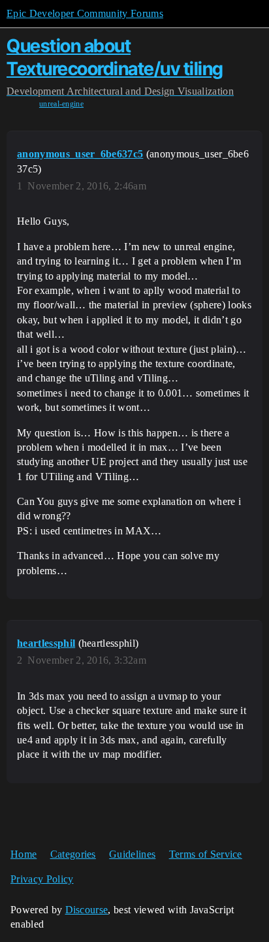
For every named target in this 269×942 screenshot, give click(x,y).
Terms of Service (205, 854)
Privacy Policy (41, 879)
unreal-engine (61, 103)
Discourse (86, 909)
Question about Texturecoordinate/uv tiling (115, 57)
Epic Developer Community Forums (85, 13)
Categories (73, 854)
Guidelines (132, 854)
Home (23, 854)
